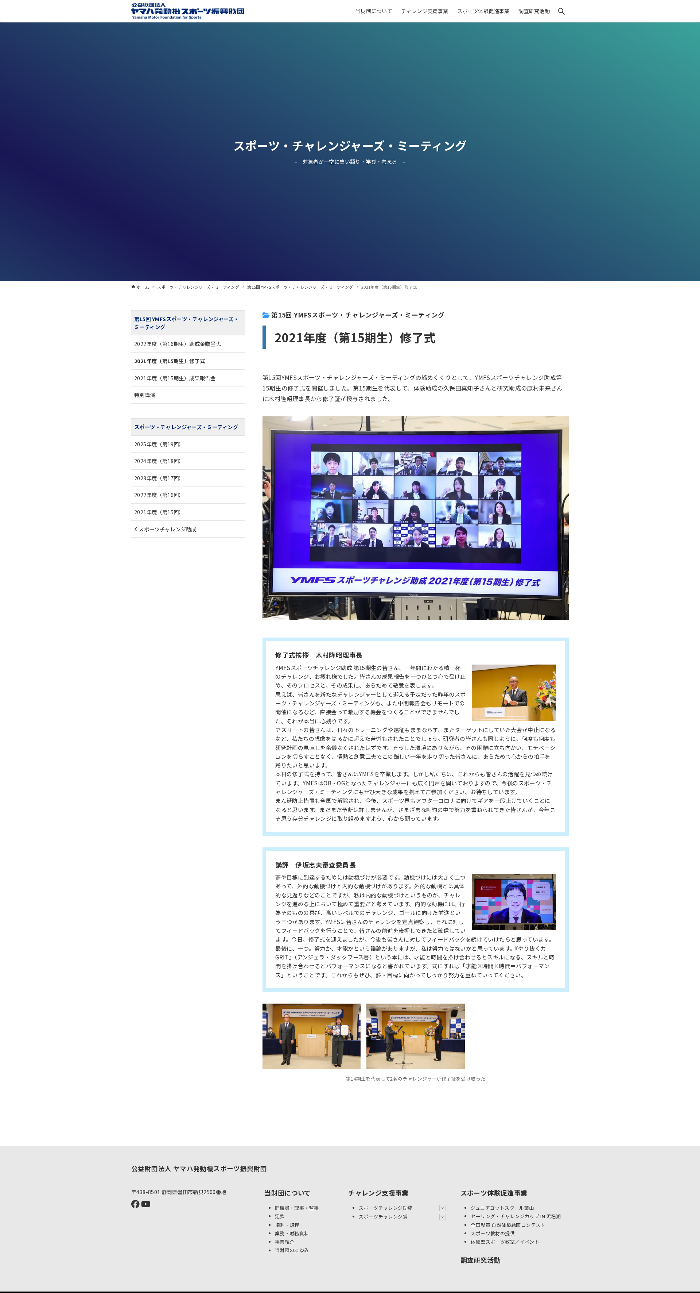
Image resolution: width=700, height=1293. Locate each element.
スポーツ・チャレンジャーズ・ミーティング (350, 145)
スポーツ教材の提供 (493, 1233)
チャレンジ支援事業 (378, 1192)
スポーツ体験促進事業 (494, 1192)
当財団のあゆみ (292, 1250)
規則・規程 (287, 1224)
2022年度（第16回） (159, 495)
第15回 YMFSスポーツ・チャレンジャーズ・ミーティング (357, 314)
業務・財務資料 (292, 1233)
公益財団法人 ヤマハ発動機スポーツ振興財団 (199, 1168)
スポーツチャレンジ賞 (383, 1216)
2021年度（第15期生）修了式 (169, 361)
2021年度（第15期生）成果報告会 (174, 378)
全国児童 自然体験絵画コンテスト (508, 1224)
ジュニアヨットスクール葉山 (502, 1207)
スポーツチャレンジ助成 (167, 528)
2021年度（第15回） (159, 512)
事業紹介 (285, 1241)
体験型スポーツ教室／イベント (505, 1241)
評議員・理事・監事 (297, 1207)
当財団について (287, 1192)
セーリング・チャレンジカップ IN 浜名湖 (516, 1216)
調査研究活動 (480, 1260)
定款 (280, 1216)
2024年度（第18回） (159, 461)
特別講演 (144, 395)
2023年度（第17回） (159, 478)
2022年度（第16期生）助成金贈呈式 (177, 343)
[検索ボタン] (561, 11)
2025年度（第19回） (159, 443)
